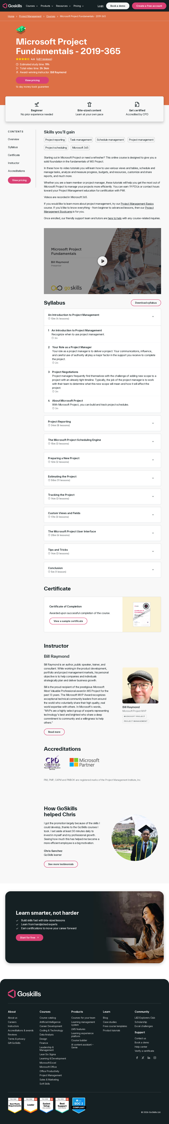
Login (100, 5)
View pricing (32, 80)
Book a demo (117, 5)
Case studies (110, 1022)
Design (43, 1038)
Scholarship (141, 1022)
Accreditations (16, 171)
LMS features (78, 1029)
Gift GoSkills (14, 1043)
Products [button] (46, 5)
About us (12, 1017)
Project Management (30, 16)
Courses (50, 16)
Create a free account (149, 5)
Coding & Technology (51, 1030)
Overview (13, 139)
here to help (115, 218)
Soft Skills (45, 1083)
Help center (141, 1046)
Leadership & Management (47, 1049)
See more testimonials (61, 864)
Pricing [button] (78, 5)
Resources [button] (62, 5)
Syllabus (13, 147)
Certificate (14, 155)
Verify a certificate (144, 1050)
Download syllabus (146, 302)
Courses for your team (83, 1017)
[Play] (102, 261)
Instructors (13, 1026)
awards (30, 1030)
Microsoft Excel (48, 1062)
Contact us (140, 1038)
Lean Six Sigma (48, 1054)
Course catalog (48, 1017)
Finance (44, 1043)
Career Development (51, 1026)
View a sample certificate (68, 621)
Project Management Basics (137, 203)
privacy (21, 1038)
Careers (12, 1022)
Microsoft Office (48, 1066)
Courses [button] (30, 5)
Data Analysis (47, 1034)
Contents (15, 131)
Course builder (79, 1040)
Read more (54, 731)
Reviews (12, 1034)
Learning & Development (53, 1058)
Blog (105, 1017)
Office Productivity (49, 1071)
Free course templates (115, 1026)
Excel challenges (144, 1026)
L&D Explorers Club (145, 1017)
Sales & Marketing (49, 1079)
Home (11, 16)
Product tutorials (111, 1030)
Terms (11, 1038)
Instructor (13, 163)
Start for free (27, 937)
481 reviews (44, 59)
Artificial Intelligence (50, 1022)
